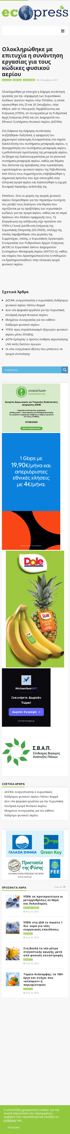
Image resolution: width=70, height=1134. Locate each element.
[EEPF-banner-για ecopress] (35, 854)
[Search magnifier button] (64, 370)
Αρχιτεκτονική (31, 908)
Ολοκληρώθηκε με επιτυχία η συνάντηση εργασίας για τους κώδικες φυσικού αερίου (32, 61)
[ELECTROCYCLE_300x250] (31, 407)
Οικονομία (29, 80)
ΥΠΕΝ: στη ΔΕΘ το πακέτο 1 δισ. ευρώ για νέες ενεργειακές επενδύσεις (42, 926)
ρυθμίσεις (10, 1120)
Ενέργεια (17, 80)
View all (58, 887)
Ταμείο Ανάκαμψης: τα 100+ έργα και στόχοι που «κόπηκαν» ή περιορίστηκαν (43, 979)
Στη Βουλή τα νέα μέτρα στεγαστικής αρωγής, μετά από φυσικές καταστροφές (43, 951)
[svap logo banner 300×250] (31, 751)
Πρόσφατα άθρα (14, 887)
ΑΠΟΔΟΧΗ (13, 1127)
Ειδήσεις (6, 80)
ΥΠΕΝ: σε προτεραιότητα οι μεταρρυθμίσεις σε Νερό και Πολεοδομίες (43, 900)
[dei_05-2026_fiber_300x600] (31, 491)
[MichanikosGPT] (26, 697)
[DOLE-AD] (35, 609)
